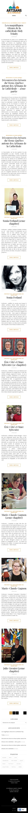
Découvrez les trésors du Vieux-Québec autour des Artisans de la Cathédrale (14, 142)
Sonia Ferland (14, 297)
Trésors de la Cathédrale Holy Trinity (14, 22)
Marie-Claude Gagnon (14, 588)
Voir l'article (14, 67)
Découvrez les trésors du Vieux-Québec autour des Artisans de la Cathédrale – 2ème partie (14, 85)
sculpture (6, 766)
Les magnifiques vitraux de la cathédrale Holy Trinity (14, 29)
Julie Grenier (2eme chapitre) (14, 670)
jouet (21, 760)
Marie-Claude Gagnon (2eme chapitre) (14, 516)
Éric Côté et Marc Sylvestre (14, 428)
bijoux (4, 757)
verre (20, 766)
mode (4, 763)
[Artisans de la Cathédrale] (14, 8)
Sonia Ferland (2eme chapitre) (14, 222)
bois (10, 757)
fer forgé (14, 760)
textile (13, 766)
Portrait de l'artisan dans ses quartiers (14, 218)
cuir (15, 757)
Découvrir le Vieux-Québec (14, 77)
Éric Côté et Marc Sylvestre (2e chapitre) (14, 363)
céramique (6, 760)
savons (19, 763)
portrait (11, 763)
